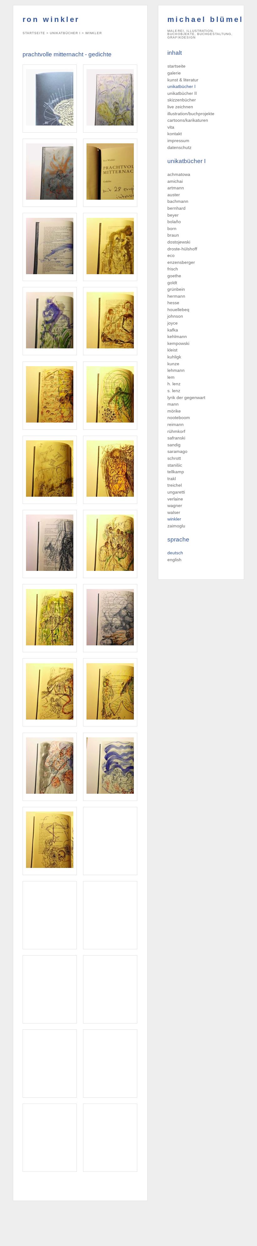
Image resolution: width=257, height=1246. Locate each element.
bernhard (176, 208)
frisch (172, 268)
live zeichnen (180, 106)
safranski (176, 437)
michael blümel (205, 19)
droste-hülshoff (182, 248)
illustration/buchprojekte (190, 113)
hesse (173, 302)
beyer (173, 215)
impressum (178, 140)
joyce (172, 323)
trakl (171, 478)
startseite (176, 66)
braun (173, 235)
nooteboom (178, 417)
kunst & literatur (182, 79)
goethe (174, 275)
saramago (177, 451)
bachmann (177, 201)
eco (171, 255)
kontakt (174, 133)
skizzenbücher (181, 99)
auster (173, 194)
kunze (173, 363)
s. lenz (173, 390)
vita (170, 127)
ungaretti (176, 492)
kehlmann (177, 336)
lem (171, 377)
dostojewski (178, 241)
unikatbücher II (182, 93)
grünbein (176, 289)
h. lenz (174, 383)
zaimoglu (176, 525)
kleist (172, 349)
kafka (172, 329)
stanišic (174, 465)
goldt (172, 282)
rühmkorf (176, 431)
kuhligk (174, 356)
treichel (174, 485)
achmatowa (178, 174)
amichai (175, 181)
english (174, 559)
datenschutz (179, 147)
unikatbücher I (181, 86)
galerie (174, 72)
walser (173, 512)
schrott (174, 458)
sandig (174, 444)
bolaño (174, 221)
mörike (174, 410)
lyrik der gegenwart (186, 397)
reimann (175, 424)
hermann (176, 296)
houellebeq (178, 309)
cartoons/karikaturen (187, 120)
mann (173, 404)
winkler (174, 518)
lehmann (176, 370)
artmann (175, 187)
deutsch (175, 552)
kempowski (178, 343)
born (171, 228)
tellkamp (175, 471)
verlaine (175, 498)
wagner (174, 505)
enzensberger (181, 262)
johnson (175, 316)
